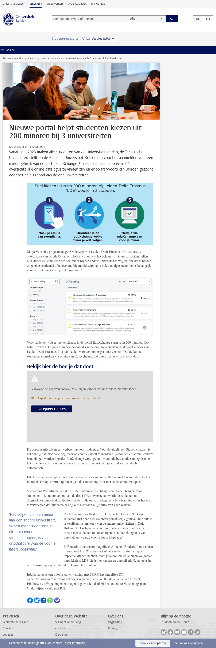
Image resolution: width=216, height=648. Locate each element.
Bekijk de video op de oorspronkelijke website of (67, 398)
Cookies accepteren (153, 643)
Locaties (8, 635)
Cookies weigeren (190, 643)
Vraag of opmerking (68, 622)
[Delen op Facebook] (30, 600)
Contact (8, 628)
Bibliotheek (98, 3)
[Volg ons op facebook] (170, 632)
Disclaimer (62, 635)
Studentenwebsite (13, 58)
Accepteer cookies (52, 409)
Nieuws (32, 58)
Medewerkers (54, 3)
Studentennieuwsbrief (175, 622)
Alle (132, 19)
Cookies (60, 628)
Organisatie (115, 622)
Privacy (112, 628)
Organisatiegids (77, 3)
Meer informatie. (75, 643)
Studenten (36, 3)
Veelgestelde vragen (15, 622)
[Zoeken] (172, 18)
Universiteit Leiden (14, 3)
